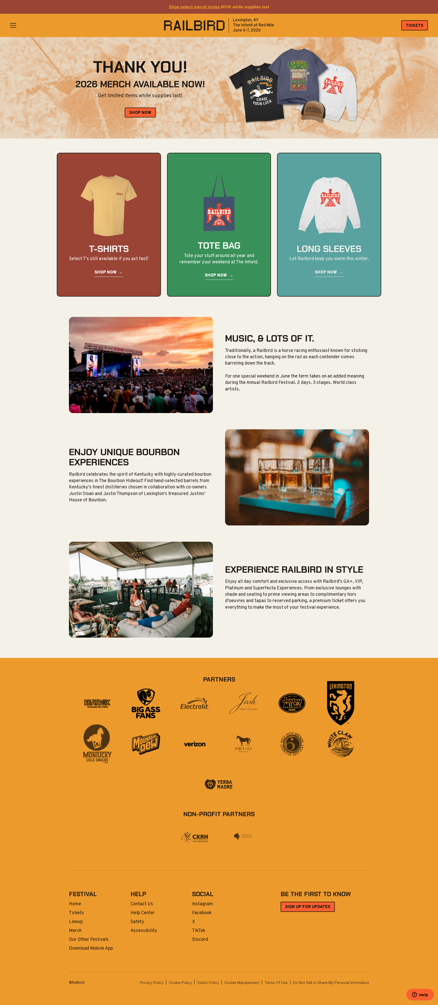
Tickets (76, 913)
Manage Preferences (241, 982)
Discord (200, 940)
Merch (75, 931)
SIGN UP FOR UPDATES (307, 907)
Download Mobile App (91, 948)
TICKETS (414, 25)
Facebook (202, 913)
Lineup (76, 922)
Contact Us (142, 904)
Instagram (202, 904)
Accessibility (144, 931)
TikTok (198, 931)
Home (75, 904)
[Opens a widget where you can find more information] (420, 995)
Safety (137, 922)
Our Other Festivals (89, 940)
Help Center (143, 913)
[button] (13, 25)
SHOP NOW (140, 112)
